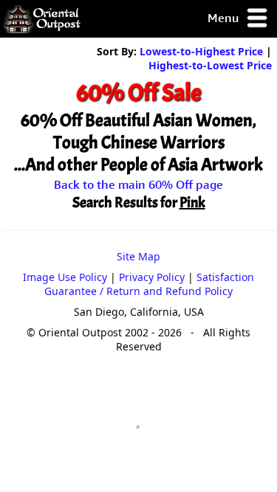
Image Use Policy (65, 277)
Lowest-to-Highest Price (201, 51)
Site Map (138, 256)
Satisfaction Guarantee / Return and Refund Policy (149, 284)
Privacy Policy (152, 277)
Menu (225, 17)
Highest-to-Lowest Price (210, 65)
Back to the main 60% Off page (138, 184)
